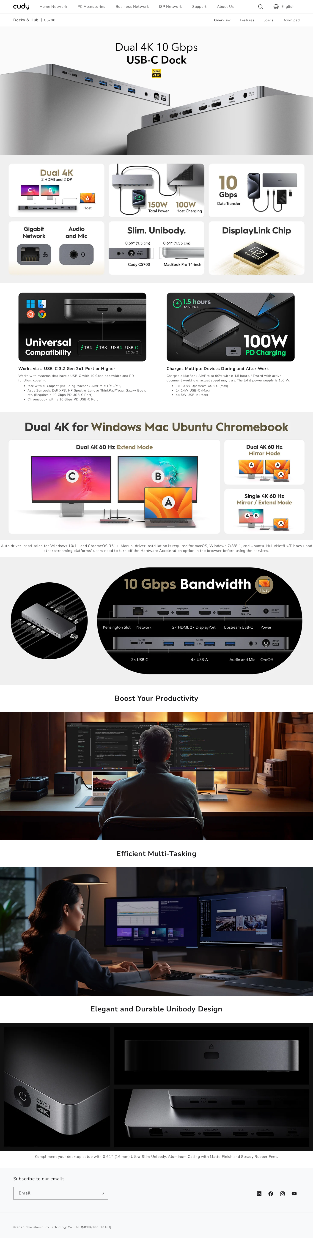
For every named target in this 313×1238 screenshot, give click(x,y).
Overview (222, 20)
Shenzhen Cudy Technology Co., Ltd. (53, 1227)
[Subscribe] (102, 1193)
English (288, 6)
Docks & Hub (26, 20)
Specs (268, 20)
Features (247, 20)
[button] (55, 6)
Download (291, 20)
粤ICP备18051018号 (96, 1227)
